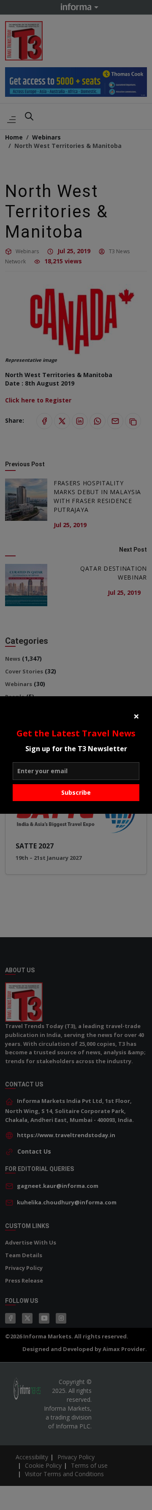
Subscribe (76, 792)
